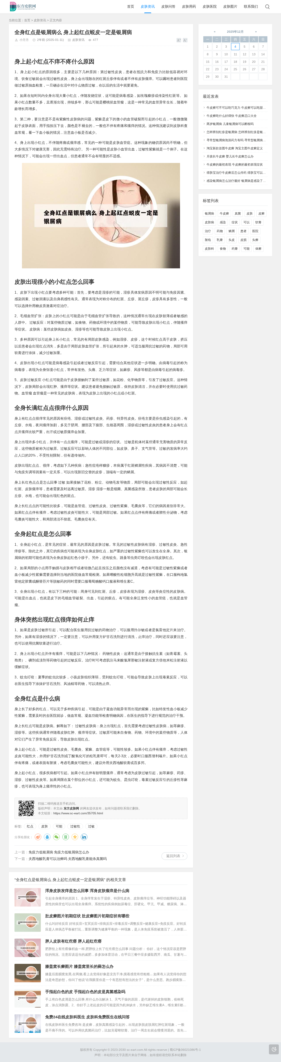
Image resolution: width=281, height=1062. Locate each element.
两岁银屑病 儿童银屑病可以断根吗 (230, 124)
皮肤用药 (189, 6)
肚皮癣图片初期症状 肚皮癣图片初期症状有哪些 (87, 916)
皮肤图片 (230, 6)
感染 (223, 222)
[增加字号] (179, 40)
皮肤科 (209, 248)
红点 (30, 826)
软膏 (258, 222)
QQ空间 (75, 837)
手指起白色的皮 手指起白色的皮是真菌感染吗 (85, 992)
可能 (59, 826)
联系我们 (251, 6)
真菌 (238, 213)
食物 (223, 248)
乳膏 (220, 240)
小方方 (24, 40)
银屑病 (209, 213)
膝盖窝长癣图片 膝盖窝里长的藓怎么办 (79, 966)
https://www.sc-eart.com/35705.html (78, 813)
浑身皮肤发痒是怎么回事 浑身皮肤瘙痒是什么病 (87, 891)
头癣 (255, 240)
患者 (243, 231)
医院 (255, 231)
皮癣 (261, 213)
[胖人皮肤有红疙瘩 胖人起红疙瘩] (27, 948)
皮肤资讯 (148, 6)
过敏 (91, 826)
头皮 (232, 240)
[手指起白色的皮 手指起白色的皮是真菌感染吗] (27, 998)
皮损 (243, 240)
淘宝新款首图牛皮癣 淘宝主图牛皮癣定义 (235, 148)
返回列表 (173, 856)
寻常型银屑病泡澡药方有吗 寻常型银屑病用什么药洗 (242, 140)
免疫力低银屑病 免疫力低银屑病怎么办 (59, 852)
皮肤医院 (210, 6)
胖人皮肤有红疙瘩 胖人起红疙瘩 (73, 941)
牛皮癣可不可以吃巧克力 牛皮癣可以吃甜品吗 (238, 107)
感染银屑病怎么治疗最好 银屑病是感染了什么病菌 (241, 180)
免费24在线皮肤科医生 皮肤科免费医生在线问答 (87, 1017)
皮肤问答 (168, 6)
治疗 (208, 231)
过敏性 (75, 826)
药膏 (235, 248)
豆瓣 (65, 837)
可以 (246, 222)
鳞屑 (232, 231)
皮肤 (44, 826)
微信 (56, 837)
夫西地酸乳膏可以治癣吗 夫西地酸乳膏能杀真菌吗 (68, 859)
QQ (47, 837)
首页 (130, 6)
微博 (38, 837)
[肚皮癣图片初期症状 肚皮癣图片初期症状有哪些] (27, 922)
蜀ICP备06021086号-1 (185, 1049)
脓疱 (208, 240)
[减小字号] (185, 40)
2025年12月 (235, 31)
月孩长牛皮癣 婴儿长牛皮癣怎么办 (230, 156)
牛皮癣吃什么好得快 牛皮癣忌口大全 (232, 115)
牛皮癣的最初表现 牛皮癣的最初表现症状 (235, 164)
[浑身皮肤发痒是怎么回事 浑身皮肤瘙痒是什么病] (27, 897)
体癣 (258, 248)
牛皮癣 (224, 213)
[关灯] (274, 1049)
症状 (235, 222)
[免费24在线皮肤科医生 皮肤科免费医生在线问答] (27, 1023)
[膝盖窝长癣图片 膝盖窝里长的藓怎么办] (27, 973)
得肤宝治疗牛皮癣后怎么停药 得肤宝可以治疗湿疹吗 (242, 172)
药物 (220, 231)
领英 (84, 837)
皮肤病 (209, 222)
